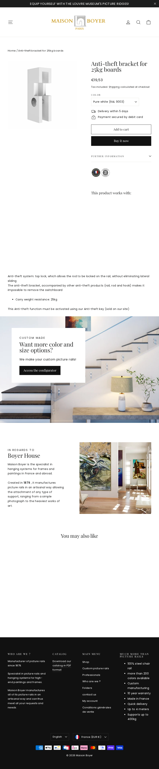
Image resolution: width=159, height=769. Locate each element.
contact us (89, 694)
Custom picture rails (95, 668)
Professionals (91, 675)
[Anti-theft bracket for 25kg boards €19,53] (98, 218)
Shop (85, 662)
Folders (87, 688)
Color (96, 95)
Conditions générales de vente (96, 710)
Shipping (114, 87)
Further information (107, 156)
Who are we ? (91, 681)
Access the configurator (39, 370)
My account (90, 701)
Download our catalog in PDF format (62, 665)
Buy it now (121, 141)
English (57, 737)
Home (12, 50)
